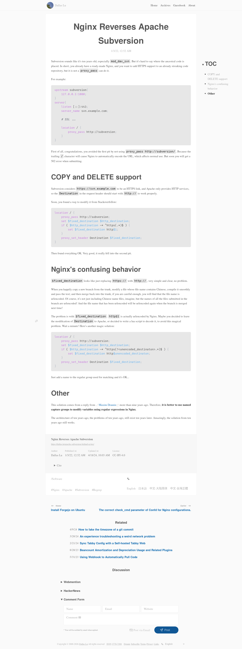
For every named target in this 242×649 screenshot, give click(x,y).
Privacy (149, 643)
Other (211, 93)
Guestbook (179, 5)
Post (167, 630)
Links (156, 643)
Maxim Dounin (107, 405)
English (131, 488)
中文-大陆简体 (158, 488)
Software (57, 479)
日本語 (142, 488)
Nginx (56, 490)
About (191, 5)
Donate (127, 643)
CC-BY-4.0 (119, 455)
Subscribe (135, 643)
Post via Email (141, 630)
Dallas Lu (56, 455)
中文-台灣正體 (179, 488)
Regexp (97, 490)
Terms (143, 643)
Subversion (82, 490)
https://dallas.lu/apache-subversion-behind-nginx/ (72, 444)
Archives (165, 5)
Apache (68, 490)
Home (154, 5)
